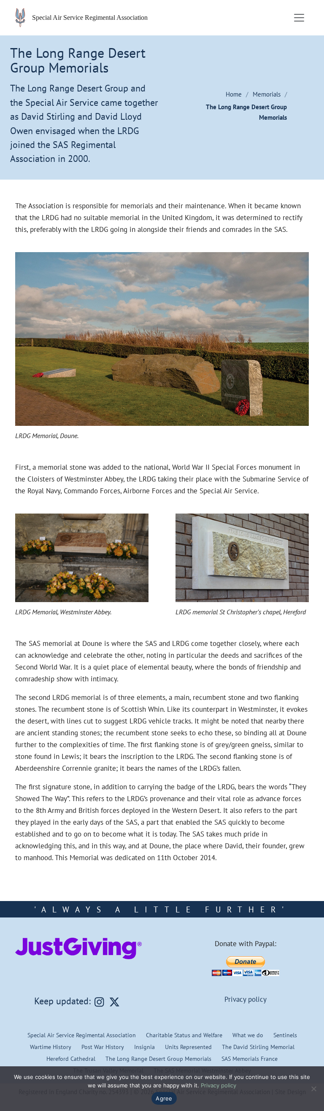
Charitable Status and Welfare (184, 1035)
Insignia (144, 1047)
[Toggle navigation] (299, 18)
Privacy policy (245, 999)
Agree (164, 1098)
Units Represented (188, 1047)
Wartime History (50, 1047)
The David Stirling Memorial (258, 1047)
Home (234, 94)
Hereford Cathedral (70, 1059)
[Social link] (114, 1002)
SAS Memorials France (249, 1059)
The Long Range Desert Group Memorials (158, 1059)
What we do (247, 1035)
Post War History (102, 1047)
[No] (313, 1088)
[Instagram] (99, 1002)
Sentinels (285, 1035)
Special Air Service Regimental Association (81, 1035)
